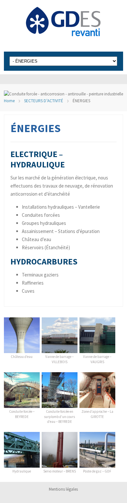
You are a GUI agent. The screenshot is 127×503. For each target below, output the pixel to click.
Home (9, 101)
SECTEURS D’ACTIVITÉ (43, 101)
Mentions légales (63, 489)
